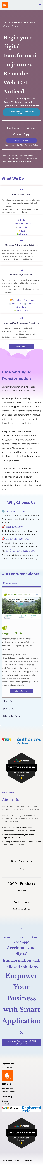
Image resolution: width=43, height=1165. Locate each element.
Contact (5, 1101)
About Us (5, 1104)
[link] (4, 626)
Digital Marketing (8, 1092)
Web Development (9, 1089)
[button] (21, 583)
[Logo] (5, 5)
